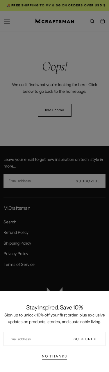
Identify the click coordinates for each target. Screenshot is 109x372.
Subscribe (86, 339)
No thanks (54, 356)
